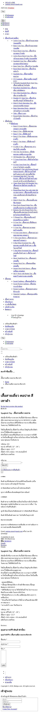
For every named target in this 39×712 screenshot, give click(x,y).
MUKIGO (7, 541)
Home (7, 382)
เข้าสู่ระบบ (9, 334)
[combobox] (10, 349)
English (10, 17)
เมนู (6, 29)
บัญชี (7, 31)
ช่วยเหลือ (8, 682)
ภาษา (7, 34)
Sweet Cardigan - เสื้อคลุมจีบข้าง (24, 281)
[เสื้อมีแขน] (13, 123)
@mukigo (11, 8)
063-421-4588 (10, 2)
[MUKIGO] (5, 23)
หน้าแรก (8, 677)
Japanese (11, 15)
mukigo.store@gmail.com (13, 4)
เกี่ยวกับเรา (9, 680)
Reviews (4, 545)
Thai (3, 11)
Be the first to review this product (12, 406)
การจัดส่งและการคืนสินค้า (10, 470)
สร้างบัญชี (8, 331)
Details (3, 543)
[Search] (21, 349)
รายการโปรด (10, 329)
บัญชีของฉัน (9, 326)
